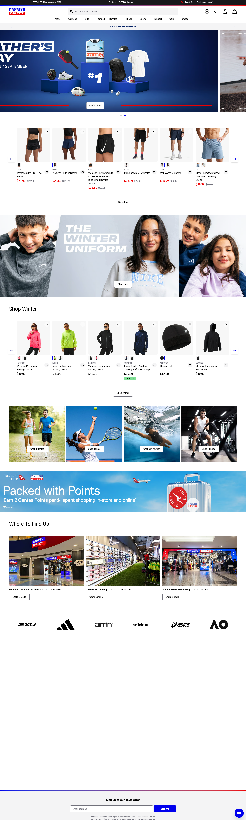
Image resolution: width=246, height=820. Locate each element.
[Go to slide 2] (125, 115)
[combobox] (123, 11)
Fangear (158, 19)
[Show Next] (234, 159)
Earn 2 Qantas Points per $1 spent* (199, 2)
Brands (184, 19)
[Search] (71, 11)
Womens (72, 19)
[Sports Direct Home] (17, 11)
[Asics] (180, 624)
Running (113, 19)
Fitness (128, 19)
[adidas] (66, 624)
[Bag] (234, 11)
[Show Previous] (11, 159)
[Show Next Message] (234, 26)
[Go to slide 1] (121, 115)
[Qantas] (123, 491)
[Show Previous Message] (11, 26)
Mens (58, 19)
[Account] (225, 11)
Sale (171, 19)
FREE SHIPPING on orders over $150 (47, 2)
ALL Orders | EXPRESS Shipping (121, 2)
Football (101, 19)
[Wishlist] (216, 11)
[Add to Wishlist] (46, 131)
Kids (86, 19)
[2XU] (27, 624)
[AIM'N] (104, 624)
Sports (143, 19)
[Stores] (206, 11)
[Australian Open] (219, 624)
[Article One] (142, 624)
